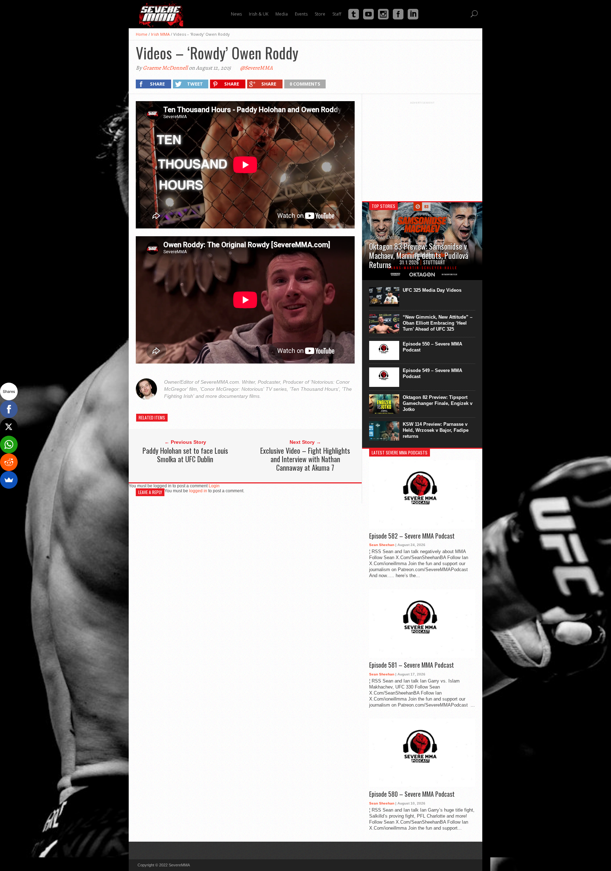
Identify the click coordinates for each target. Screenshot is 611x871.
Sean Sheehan (381, 545)
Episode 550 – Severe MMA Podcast (432, 347)
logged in (198, 490)
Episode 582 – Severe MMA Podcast (412, 536)
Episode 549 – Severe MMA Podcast (432, 373)
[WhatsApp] (9, 444)
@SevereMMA (256, 68)
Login (214, 485)
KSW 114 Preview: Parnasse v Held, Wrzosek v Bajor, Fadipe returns (436, 430)
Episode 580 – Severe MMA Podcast (412, 794)
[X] (9, 427)
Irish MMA (160, 34)
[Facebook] (9, 409)
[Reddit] (9, 462)
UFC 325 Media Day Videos (432, 290)
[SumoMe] (9, 480)
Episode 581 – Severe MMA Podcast (411, 665)
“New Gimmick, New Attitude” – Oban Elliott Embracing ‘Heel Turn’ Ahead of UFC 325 (437, 323)
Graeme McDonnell (165, 68)
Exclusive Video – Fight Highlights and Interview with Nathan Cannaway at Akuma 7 (305, 459)
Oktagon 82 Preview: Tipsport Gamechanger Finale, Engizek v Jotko (437, 403)
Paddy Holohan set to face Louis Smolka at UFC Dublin (185, 454)
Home (141, 34)
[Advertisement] (422, 148)
